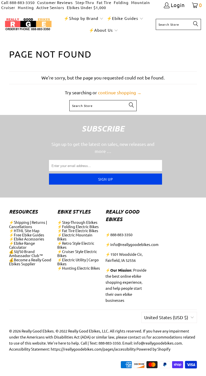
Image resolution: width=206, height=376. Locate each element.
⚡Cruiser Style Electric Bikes (77, 253)
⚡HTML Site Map (24, 230)
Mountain (140, 2)
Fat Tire (104, 2)
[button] (84, 18)
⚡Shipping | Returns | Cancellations (28, 224)
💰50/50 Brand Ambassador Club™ (26, 253)
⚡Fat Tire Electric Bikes (77, 230)
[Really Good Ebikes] (28, 24)
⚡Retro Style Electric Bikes (75, 245)
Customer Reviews (55, 2)
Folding (121, 2)
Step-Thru (84, 2)
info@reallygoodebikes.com (134, 244)
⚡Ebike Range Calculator (22, 245)
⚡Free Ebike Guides (26, 234)
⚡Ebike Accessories (26, 238)
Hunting (26, 7)
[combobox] (178, 24)
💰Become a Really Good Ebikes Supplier (30, 261)
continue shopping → (119, 92)
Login (178, 5)
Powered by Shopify (153, 349)
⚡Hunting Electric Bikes (78, 268)
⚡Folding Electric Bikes (78, 226)
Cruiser (8, 7)
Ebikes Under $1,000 (86, 7)
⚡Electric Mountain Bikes (74, 236)
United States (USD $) (166, 317)
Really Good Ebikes (38, 330)
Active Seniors (50, 7)
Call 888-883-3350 (18, 2)
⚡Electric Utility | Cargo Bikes (78, 261)
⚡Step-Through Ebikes (77, 222)
